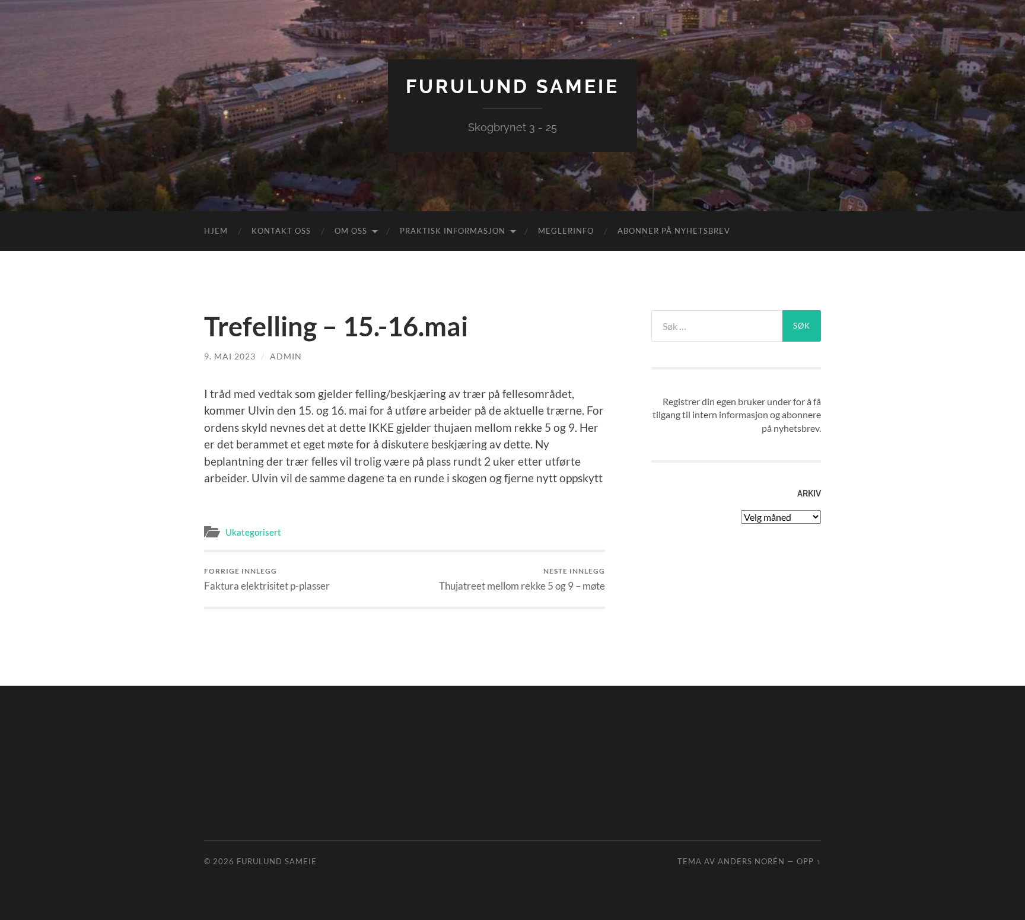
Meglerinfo (566, 230)
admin (286, 356)
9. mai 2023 (230, 356)
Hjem (216, 230)
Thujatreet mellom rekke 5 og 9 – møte (522, 579)
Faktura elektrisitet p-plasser (267, 579)
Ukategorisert (253, 532)
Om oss (351, 230)
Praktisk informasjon (452, 230)
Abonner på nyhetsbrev (673, 230)
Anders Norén (751, 861)
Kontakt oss (281, 230)
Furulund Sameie (512, 86)
